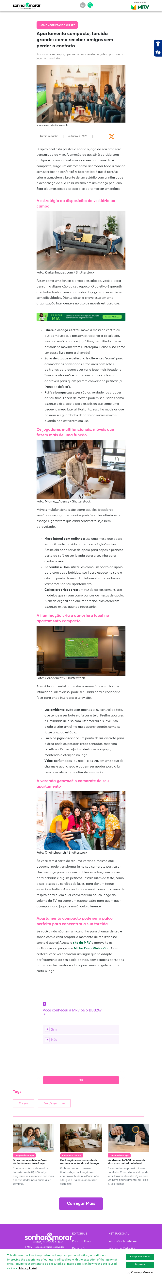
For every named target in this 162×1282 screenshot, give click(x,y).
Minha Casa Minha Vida (91, 948)
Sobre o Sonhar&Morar (122, 1241)
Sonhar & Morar (26, 4)
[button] (140, 1272)
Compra (23, 1103)
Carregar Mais (81, 1204)
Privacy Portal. (28, 1268)
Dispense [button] (140, 1264)
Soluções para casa (54, 1103)
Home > (44, 25)
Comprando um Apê (62, 25)
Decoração (79, 1248)
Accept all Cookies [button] (140, 1257)
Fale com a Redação (121, 1248)
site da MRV (82, 942)
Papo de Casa (81, 1241)
